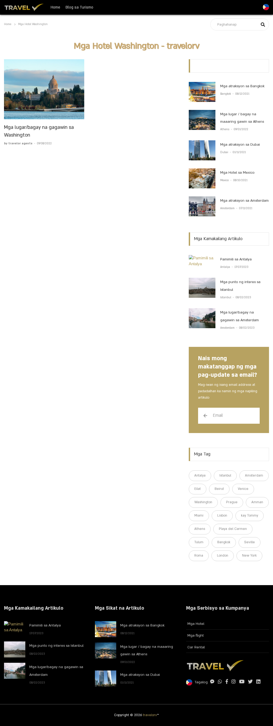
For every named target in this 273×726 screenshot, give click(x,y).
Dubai (224, 152)
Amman (257, 502)
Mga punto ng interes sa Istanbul (56, 645)
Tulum (198, 542)
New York (249, 555)
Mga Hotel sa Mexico (237, 172)
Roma (198, 555)
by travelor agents (18, 143)
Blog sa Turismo (79, 7)
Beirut (219, 489)
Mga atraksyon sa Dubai (240, 144)
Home (55, 7)
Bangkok (226, 94)
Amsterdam (227, 208)
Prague (232, 502)
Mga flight (195, 635)
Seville (249, 542)
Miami (198, 515)
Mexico (225, 180)
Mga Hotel (195, 623)
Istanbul (226, 297)
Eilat (197, 489)
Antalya (225, 267)
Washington (203, 502)
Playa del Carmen (233, 529)
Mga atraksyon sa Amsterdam (244, 200)
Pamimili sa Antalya (236, 259)
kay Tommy (249, 515)
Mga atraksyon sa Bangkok (242, 86)
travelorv (150, 715)
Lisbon (222, 515)
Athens (225, 129)
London (222, 555)
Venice (243, 489)
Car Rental (196, 647)
